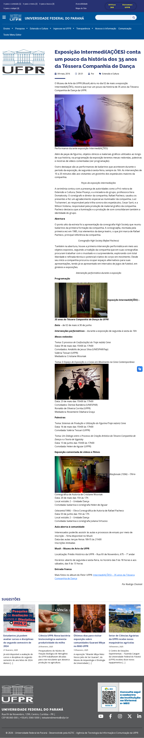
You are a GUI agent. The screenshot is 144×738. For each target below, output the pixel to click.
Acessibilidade (81, 4)
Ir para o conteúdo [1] (12, 4)
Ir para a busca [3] (46, 4)
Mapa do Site (81, 8)
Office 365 (112, 6)
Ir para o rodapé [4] (11, 8)
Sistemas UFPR (127, 6)
